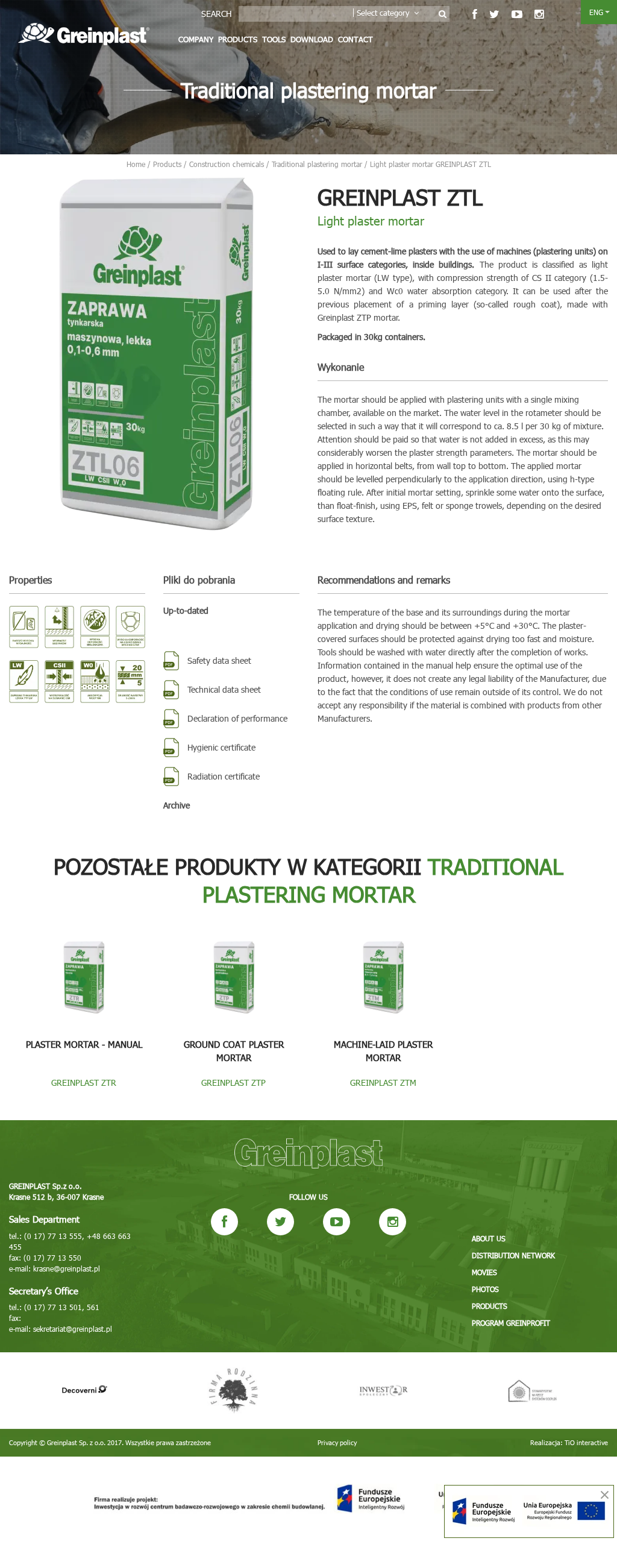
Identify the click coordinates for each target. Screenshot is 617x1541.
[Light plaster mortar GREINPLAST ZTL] (154, 354)
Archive (176, 805)
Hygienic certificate (221, 747)
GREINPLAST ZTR (83, 1082)
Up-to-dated (185, 610)
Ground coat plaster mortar (234, 1051)
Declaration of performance (237, 718)
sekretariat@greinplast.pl (72, 1329)
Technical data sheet (224, 689)
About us (489, 1238)
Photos (485, 1289)
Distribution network (513, 1255)
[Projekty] (308, 1499)
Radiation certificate (223, 776)
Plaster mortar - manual (84, 1044)
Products (237, 39)
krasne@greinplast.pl (66, 1268)
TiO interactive (586, 1442)
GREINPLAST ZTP (233, 1082)
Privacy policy (337, 1442)
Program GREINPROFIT (511, 1323)
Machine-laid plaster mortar (383, 1051)
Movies (484, 1272)
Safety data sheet (219, 660)
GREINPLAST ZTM (383, 1082)
